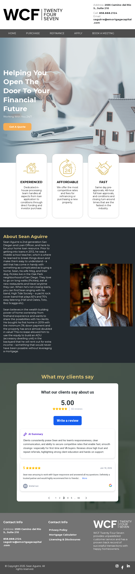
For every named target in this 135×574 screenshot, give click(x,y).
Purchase (33, 33)
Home (12, 33)
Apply (78, 33)
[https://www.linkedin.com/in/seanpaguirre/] (129, 567)
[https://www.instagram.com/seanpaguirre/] (118, 567)
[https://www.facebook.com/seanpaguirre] (123, 567)
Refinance (57, 33)
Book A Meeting (103, 33)
